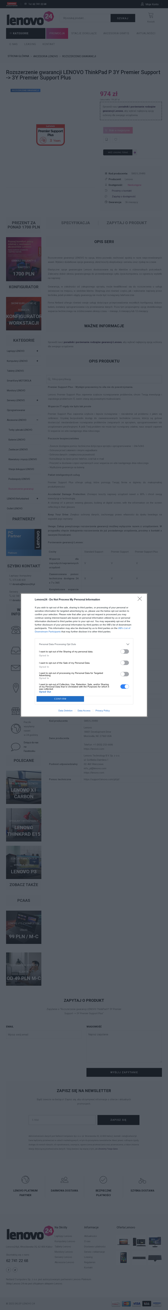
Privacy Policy (102, 710)
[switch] (124, 651)
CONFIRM (60, 699)
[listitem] (84, 644)
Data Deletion (65, 710)
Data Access (84, 710)
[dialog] (84, 655)
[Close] (141, 600)
